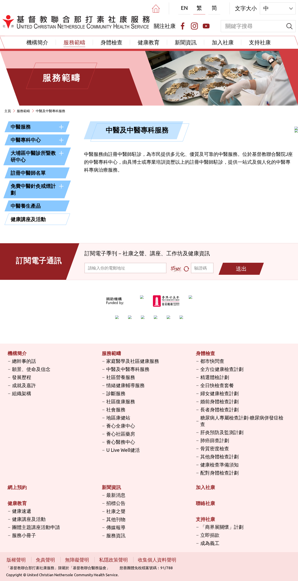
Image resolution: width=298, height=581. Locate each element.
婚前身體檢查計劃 (219, 401)
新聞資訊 (186, 42)
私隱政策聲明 (114, 559)
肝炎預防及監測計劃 (221, 432)
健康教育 (148, 42)
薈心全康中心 (120, 425)
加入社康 (223, 42)
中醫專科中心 (26, 140)
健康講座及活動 (28, 219)
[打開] (61, 127)
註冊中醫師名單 (28, 173)
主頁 (7, 111)
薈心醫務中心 (120, 442)
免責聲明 (46, 559)
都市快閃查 (212, 361)
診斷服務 (115, 393)
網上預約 (17, 487)
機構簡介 (37, 42)
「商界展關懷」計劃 (221, 527)
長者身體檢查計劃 (219, 409)
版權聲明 (17, 559)
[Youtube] (206, 26)
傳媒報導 (115, 527)
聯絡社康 (205, 503)
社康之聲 (115, 511)
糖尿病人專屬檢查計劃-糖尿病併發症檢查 (241, 421)
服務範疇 (74, 42)
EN (184, 8)
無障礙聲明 (77, 559)
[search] (289, 26)
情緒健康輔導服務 (125, 385)
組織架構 (21, 393)
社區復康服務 (120, 401)
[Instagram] (194, 26)
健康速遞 (21, 511)
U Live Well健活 (123, 450)
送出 (241, 269)
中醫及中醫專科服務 (127, 369)
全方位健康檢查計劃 (221, 369)
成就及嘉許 (24, 385)
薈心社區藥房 (120, 434)
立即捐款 (209, 535)
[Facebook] (182, 26)
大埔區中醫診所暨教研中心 (33, 156)
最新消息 (115, 495)
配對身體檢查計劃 (219, 472)
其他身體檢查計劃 (219, 456)
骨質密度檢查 (214, 448)
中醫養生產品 (26, 206)
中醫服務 (21, 126)
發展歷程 (21, 377)
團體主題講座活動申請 (36, 527)
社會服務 (115, 409)
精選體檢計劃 (214, 377)
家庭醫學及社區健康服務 (132, 361)
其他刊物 (115, 519)
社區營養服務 (120, 377)
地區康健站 (118, 417)
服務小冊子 (24, 535)
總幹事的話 (24, 361)
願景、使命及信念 (31, 369)
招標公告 (115, 503)
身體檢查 (111, 42)
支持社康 (260, 42)
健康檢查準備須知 (219, 464)
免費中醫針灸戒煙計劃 (33, 189)
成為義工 (209, 543)
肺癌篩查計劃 (214, 440)
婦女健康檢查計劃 (219, 393)
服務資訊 (115, 535)
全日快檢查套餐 (217, 385)
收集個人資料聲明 (157, 559)
